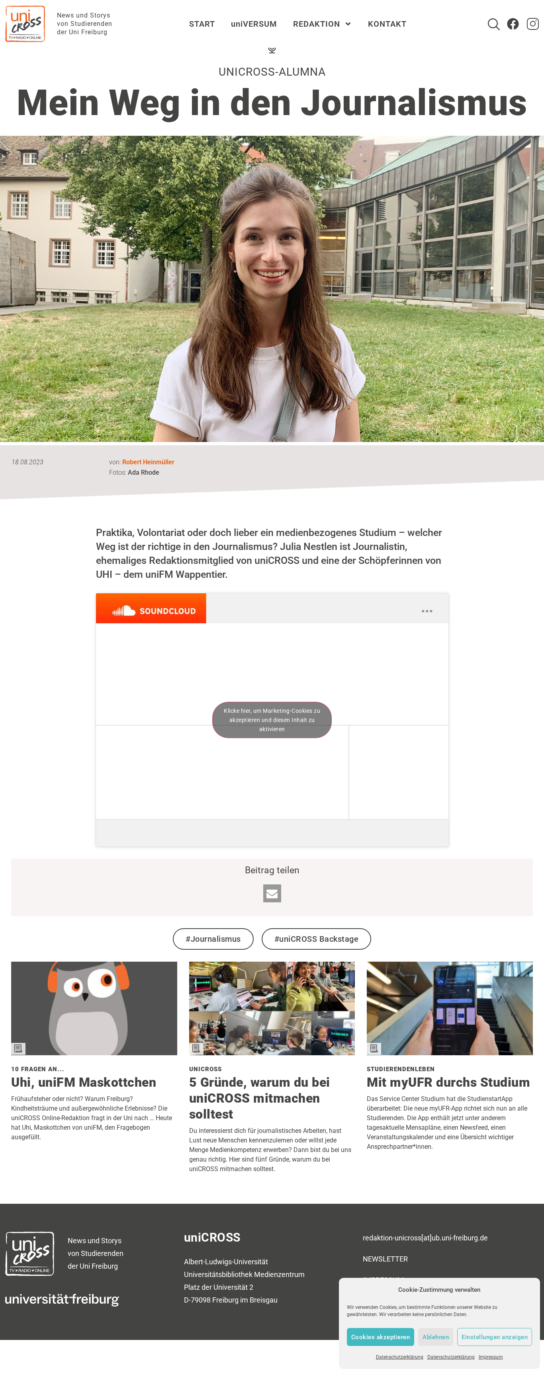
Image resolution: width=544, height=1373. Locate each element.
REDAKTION (316, 24)
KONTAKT (387, 24)
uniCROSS (212, 1237)
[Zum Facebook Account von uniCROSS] (513, 24)
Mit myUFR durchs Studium (448, 1082)
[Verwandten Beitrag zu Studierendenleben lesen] (450, 1052)
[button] (272, 893)
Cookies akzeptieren (380, 1337)
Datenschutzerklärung (399, 1357)
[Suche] (494, 24)
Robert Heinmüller (148, 462)
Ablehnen (436, 1337)
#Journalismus (213, 939)
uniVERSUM (254, 24)
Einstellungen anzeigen (495, 1337)
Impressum (491, 1357)
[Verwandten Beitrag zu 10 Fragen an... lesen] (94, 1052)
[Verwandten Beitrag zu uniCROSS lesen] (272, 1052)
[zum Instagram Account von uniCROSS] (533, 24)
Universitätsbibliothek (218, 1274)
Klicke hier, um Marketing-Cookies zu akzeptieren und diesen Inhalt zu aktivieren (272, 720)
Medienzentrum (279, 1274)
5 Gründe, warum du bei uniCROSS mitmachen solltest (259, 1098)
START (202, 24)
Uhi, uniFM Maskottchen (83, 1082)
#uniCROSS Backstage (316, 939)
